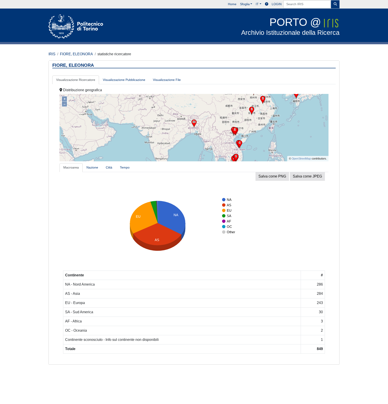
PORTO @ (290, 26)
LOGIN (277, 4)
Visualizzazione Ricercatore (75, 80)
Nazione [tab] (92, 167)
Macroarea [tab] (71, 167)
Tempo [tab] (125, 167)
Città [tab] (109, 167)
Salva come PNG (272, 176)
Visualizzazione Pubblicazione (124, 80)
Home (232, 4)
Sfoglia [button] (245, 4)
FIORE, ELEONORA (76, 54)
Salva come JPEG (307, 176)
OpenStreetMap (301, 158)
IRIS (51, 54)
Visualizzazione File (167, 80)
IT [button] (257, 4)
